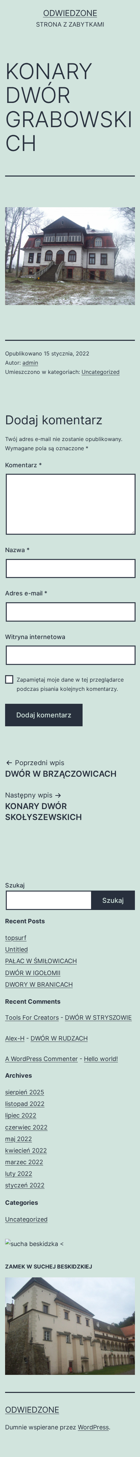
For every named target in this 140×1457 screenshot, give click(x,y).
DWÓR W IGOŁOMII (32, 972)
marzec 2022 (24, 1162)
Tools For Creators (32, 1017)
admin (30, 362)
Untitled (16, 949)
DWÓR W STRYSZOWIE (98, 1017)
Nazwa (17, 549)
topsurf (16, 937)
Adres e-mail (26, 593)
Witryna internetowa (35, 636)
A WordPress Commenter (41, 1058)
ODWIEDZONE (70, 13)
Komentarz (23, 465)
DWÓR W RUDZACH (59, 1038)
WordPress (93, 1427)
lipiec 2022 (20, 1115)
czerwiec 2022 (26, 1127)
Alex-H (14, 1038)
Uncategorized (101, 371)
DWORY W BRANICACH (39, 984)
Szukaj (14, 885)
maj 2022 (18, 1138)
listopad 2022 (25, 1103)
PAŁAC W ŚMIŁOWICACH (41, 961)
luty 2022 (18, 1173)
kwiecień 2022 (26, 1150)
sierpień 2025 (24, 1092)
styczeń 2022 (25, 1185)
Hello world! (101, 1058)
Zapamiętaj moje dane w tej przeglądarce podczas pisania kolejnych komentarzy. (70, 684)
